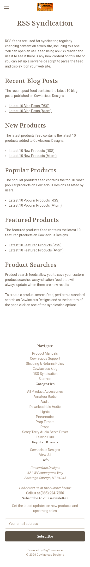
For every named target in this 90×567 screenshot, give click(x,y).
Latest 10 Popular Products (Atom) (35, 205)
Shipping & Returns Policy (45, 363)
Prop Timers (45, 422)
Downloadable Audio (45, 407)
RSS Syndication (45, 374)
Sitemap (45, 379)
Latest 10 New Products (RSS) (31, 151)
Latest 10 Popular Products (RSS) (34, 200)
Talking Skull (45, 437)
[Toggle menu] (6, 6)
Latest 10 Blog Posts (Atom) (30, 111)
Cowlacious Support (45, 358)
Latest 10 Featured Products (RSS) (35, 245)
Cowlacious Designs (45, 450)
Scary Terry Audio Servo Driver (45, 432)
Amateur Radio (45, 396)
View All (45, 455)
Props (45, 427)
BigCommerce (53, 550)
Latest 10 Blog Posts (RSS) (29, 106)
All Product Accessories (45, 391)
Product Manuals (45, 353)
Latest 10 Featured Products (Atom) (36, 250)
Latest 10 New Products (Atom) (33, 156)
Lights (45, 412)
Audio (45, 402)
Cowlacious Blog (45, 369)
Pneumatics (45, 417)
